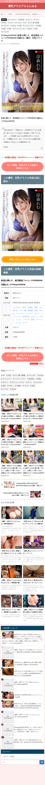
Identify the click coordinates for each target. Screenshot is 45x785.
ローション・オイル (20, 28)
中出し (5, 22)
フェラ (12, 22)
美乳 (10, 28)
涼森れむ (4, 19)
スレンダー (6, 31)
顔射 (4, 28)
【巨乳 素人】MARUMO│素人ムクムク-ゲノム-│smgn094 (28, 696)
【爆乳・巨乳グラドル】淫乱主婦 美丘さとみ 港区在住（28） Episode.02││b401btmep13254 (28, 741)
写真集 (39, 25)
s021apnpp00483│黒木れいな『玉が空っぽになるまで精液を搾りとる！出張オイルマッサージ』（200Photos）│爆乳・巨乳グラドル (28, 729)
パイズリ (19, 22)
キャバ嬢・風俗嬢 (34, 22)
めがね (14, 25)
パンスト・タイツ (29, 25)
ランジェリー (12, 19)
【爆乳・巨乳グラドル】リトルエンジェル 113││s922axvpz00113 (27, 716)
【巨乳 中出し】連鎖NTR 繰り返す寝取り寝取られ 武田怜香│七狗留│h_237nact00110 (28, 663)
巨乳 (36, 28)
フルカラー (6, 25)
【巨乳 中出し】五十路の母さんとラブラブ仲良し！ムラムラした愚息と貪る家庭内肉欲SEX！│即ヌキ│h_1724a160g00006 (28, 673)
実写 (20, 25)
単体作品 (22, 19)
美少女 (30, 28)
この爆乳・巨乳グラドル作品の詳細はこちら (23, 166)
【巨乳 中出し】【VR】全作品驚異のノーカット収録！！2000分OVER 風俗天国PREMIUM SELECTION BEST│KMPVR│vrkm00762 (28, 706)
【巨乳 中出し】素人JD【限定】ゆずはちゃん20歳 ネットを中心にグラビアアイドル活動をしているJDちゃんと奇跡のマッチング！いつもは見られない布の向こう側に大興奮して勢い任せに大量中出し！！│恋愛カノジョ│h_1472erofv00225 (22, 639)
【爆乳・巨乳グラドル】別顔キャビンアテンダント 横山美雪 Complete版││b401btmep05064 (28, 651)
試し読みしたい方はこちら (23, 259)
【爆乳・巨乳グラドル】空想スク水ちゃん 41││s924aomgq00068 (27, 683)
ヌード (37, 19)
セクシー (30, 19)
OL (25, 22)
